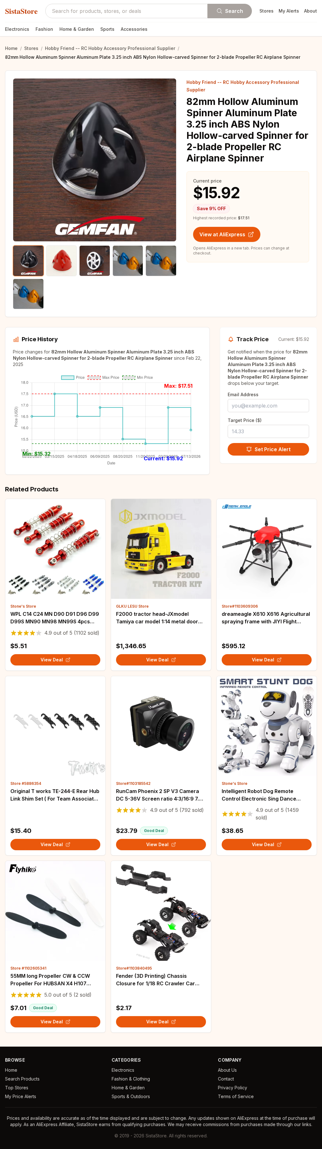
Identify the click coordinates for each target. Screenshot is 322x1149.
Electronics (17, 29)
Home (11, 48)
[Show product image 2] (61, 260)
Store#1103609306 (240, 606)
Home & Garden (76, 29)
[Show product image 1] (28, 260)
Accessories (134, 29)
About (310, 11)
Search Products (22, 1078)
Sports (107, 29)
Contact (226, 1078)
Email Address (243, 394)
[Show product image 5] (161, 260)
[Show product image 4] (128, 260)
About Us (227, 1070)
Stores (266, 11)
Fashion (44, 29)
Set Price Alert (273, 449)
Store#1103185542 (133, 783)
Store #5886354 (25, 783)
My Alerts (289, 11)
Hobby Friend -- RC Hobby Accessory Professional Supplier (110, 48)
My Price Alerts (20, 1096)
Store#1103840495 (134, 968)
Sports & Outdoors (131, 1096)
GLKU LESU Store (132, 606)
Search (234, 11)
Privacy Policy (232, 1087)
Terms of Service (236, 1096)
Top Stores (16, 1087)
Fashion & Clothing (131, 1078)
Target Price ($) (245, 420)
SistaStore (21, 11)
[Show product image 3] (94, 260)
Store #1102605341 (28, 968)
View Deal (52, 659)
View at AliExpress (222, 234)
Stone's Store (23, 606)
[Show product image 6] (28, 294)
